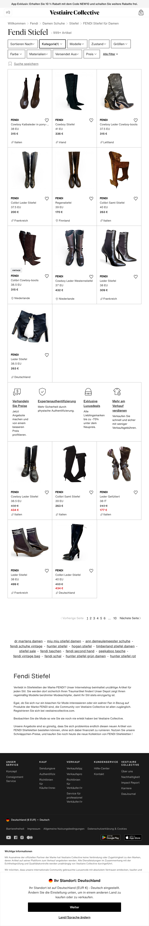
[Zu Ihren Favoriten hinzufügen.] (46, 120)
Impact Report (130, 783)
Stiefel (74, 23)
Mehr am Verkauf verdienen (119, 406)
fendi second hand (80, 651)
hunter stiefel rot (123, 656)
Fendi (34, 23)
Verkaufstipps (75, 768)
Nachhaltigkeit (130, 777)
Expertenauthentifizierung (57, 401)
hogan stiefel (82, 646)
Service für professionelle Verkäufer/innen (77, 798)
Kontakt (99, 774)
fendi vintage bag (26, 656)
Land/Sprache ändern (74, 917)
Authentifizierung (50, 774)
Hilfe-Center (101, 768)
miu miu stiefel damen (64, 641)
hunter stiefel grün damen (86, 656)
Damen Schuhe (53, 23)
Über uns (127, 771)
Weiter (74, 907)
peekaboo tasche (112, 651)
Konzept (11, 771)
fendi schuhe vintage (26, 646)
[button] (141, 12)
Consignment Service (14, 779)
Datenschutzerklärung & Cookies (107, 829)
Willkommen (17, 23)
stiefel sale (27, 651)
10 (115, 618)
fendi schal (52, 656)
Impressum (33, 829)
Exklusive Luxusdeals (92, 403)
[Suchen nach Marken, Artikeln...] (8, 12)
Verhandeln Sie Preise (20, 403)
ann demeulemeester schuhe (107, 641)
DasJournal (128, 794)
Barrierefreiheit (15, 829)
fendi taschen (50, 651)
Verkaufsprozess (77, 774)
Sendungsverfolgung (52, 768)
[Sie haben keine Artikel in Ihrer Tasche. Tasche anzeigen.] (141, 12)
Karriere (126, 788)
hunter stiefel (57, 646)
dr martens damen (28, 641)
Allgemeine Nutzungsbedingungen (63, 829)
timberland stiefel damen (115, 646)
